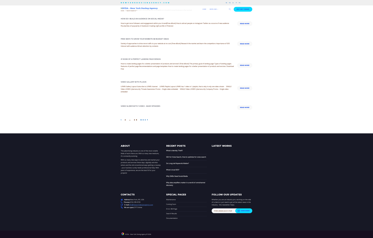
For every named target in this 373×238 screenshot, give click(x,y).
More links (213, 9)
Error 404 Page (171, 209)
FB (226, 3)
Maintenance (171, 199)
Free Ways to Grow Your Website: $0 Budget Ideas (145, 39)
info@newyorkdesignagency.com (141, 205)
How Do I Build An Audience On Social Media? (142, 19)
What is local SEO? (172, 170)
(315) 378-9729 (135, 202)
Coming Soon (171, 204)
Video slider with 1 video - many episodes (140, 106)
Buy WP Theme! (243, 9)
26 (136, 120)
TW (230, 3)
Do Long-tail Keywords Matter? (177, 163)
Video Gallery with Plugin (133, 82)
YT (236, 3)
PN (239, 3)
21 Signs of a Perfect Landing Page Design (141, 59)
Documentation (172, 218)
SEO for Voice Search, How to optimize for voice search (186, 157)
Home (204, 9)
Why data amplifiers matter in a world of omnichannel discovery (185, 184)
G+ (233, 3)
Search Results (171, 213)
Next (144, 120)
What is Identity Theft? (174, 150)
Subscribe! (245, 211)
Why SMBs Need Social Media (177, 176)
